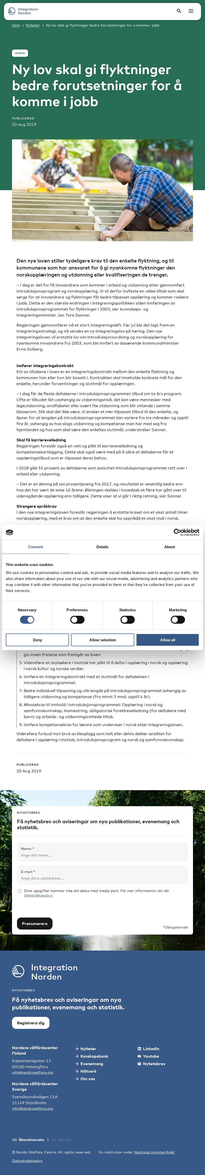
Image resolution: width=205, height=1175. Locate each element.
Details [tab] (102, 547)
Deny (37, 640)
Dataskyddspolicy (27, 1160)
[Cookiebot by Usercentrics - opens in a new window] (177, 532)
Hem (16, 25)
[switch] (77, 620)
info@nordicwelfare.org (33, 1072)
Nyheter (33, 25)
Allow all (167, 640)
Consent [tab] (35, 547)
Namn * (27, 848)
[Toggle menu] (191, 11)
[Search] (179, 11)
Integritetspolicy (38, 895)
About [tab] (169, 547)
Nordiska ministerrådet (154, 1152)
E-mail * (28, 871)
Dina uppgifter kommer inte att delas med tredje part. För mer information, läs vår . (96, 893)
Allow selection (102, 640)
